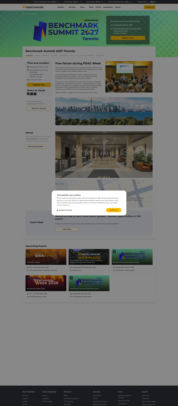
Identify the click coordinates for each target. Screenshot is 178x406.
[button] (64, 210)
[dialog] (89, 203)
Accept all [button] (114, 210)
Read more (66, 205)
